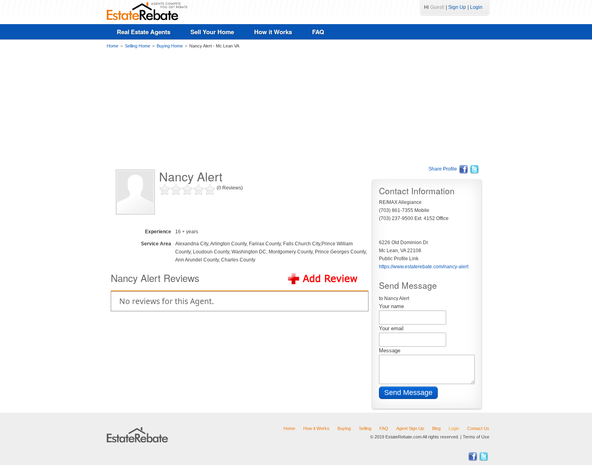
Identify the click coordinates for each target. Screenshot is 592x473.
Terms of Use (476, 436)
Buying (344, 428)
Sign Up (457, 7)
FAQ (318, 31)
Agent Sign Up (410, 428)
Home (289, 428)
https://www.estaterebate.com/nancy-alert (423, 266)
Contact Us (478, 428)
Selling (365, 428)
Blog (436, 428)
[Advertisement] (296, 106)
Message (389, 351)
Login (476, 7)
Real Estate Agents (143, 31)
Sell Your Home (212, 31)
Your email (391, 328)
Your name (391, 306)
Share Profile (442, 169)
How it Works (273, 31)
